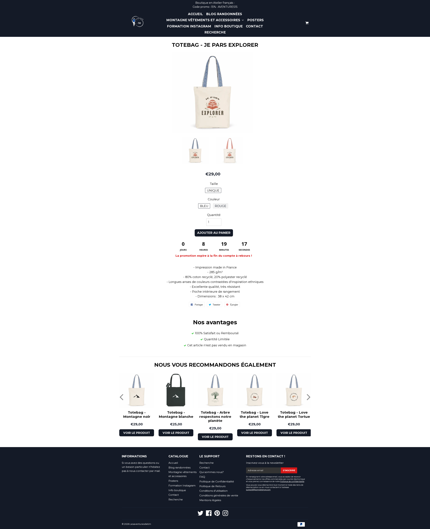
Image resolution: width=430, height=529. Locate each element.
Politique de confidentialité (292, 481)
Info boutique (228, 26)
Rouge (220, 206)
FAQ (202, 476)
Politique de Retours (212, 486)
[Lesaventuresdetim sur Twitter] (200, 514)
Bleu (204, 206)
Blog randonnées (224, 14)
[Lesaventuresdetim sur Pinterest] (217, 514)
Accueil (195, 14)
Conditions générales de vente (218, 495)
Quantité (214, 215)
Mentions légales (210, 500)
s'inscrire (289, 470)
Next (309, 397)
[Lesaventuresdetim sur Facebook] (209, 514)
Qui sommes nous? (211, 472)
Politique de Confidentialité (216, 481)
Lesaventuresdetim (140, 524)
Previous (121, 397)
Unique (213, 190)
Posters (255, 20)
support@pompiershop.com (258, 489)
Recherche (215, 32)
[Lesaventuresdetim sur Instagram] (225, 514)
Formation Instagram (189, 26)
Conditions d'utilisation (213, 490)
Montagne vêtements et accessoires (203, 20)
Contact (254, 26)
